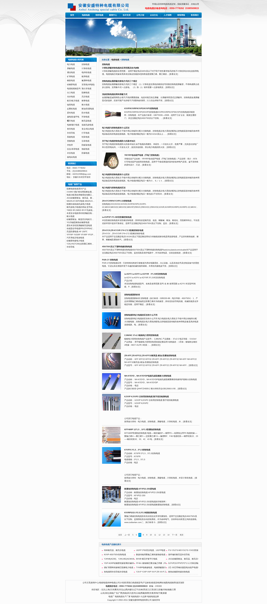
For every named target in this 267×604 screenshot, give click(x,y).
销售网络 (181, 15)
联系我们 (195, 15)
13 (164, 535)
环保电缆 (85, 117)
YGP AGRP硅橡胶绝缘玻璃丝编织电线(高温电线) (125, 563)
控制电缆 (85, 64)
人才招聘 (167, 15)
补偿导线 (71, 133)
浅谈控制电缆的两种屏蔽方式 (114, 94)
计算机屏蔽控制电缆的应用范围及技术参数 (120, 68)
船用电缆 (85, 76)
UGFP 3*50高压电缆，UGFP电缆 (150, 550)
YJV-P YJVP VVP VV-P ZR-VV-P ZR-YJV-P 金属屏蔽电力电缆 (162, 572)
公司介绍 (140, 15)
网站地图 (163, 583)
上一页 (127, 535)
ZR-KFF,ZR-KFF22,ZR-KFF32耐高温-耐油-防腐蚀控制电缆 (150, 356)
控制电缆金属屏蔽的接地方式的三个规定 (119, 81)
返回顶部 (180, 583)
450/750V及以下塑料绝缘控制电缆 (117, 247)
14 (168, 535)
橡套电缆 (71, 80)
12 (159, 535)
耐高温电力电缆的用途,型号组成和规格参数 (85, 207)
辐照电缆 (71, 105)
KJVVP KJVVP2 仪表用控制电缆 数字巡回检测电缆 (146, 397)
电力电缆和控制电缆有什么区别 (115, 174)
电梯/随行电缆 (73, 125)
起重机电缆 (72, 109)
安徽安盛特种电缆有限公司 (140, 600)
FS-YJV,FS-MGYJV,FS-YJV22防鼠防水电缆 (187, 550)
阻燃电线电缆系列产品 (76, 189)
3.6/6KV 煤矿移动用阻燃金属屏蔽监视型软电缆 (87, 192)
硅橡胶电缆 (72, 85)
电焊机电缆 (86, 72)
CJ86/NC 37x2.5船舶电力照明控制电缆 (141, 335)
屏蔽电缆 (71, 68)
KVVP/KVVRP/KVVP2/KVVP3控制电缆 (141, 108)
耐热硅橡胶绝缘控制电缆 (179, 572)
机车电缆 (71, 121)
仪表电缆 (85, 141)
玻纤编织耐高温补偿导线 (179, 555)
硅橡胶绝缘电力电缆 (75, 241)
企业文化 (154, 15)
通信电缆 (71, 72)
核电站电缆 (72, 157)
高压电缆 (85, 97)
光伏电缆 (71, 97)
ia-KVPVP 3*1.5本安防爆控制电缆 (117, 217)
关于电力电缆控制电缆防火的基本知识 (118, 141)
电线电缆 (86, 15)
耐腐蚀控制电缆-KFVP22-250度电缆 (140, 489)
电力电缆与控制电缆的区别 (113, 188)
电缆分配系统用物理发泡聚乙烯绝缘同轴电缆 (86, 195)
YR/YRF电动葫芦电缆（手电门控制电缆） (142, 155)
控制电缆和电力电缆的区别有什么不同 (140, 315)
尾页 (181, 535)
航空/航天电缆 (73, 101)
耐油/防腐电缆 (88, 109)
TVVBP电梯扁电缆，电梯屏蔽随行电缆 (153, 567)
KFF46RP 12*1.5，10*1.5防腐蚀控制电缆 (142, 429)
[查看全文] (173, 74)
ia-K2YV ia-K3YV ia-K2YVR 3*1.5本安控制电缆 (145, 274)
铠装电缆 (85, 137)
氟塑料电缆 (86, 80)
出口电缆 (71, 93)
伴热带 (70, 145)
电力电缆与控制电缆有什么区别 (115, 128)
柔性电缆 (71, 113)
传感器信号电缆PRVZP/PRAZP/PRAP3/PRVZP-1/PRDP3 (91, 229)
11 (155, 535)
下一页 (174, 535)
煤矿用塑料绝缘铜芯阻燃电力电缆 (118, 567)
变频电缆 (71, 141)
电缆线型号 (137, 583)
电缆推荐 (172, 583)
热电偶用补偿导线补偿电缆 (115, 572)
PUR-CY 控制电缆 (110, 260)
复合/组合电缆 (88, 129)
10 (151, 535)
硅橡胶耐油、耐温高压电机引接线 (81, 219)
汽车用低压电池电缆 (75, 238)
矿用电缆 (71, 76)
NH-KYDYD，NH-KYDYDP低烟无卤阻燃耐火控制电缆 (147, 376)
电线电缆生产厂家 (122, 597)
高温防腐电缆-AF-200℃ (77, 232)
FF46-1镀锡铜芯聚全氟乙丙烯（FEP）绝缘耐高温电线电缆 (161, 563)
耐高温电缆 (86, 121)
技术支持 (127, 15)
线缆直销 (155, 583)
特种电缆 (99, 15)
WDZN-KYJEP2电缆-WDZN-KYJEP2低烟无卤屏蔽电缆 (90, 201)
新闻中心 (113, 15)
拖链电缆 (85, 149)
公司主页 (86, 583)
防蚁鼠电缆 (86, 145)
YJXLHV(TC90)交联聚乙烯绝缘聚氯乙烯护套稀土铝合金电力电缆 (95, 244)
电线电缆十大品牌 (139, 597)
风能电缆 (71, 137)
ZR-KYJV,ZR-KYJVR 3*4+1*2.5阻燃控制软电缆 (122, 230)
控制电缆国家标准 (132, 295)
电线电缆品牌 (153, 597)
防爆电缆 (85, 153)
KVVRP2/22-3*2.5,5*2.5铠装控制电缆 (140, 513)
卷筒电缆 (71, 129)
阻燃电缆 (85, 93)
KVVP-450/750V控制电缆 (115, 555)
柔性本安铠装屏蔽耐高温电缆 (79, 225)
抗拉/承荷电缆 (73, 149)
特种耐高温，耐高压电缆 (114, 550)
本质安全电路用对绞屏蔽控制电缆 (81, 213)
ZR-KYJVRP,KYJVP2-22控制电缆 (116, 201)
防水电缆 (85, 113)
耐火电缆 (85, 105)
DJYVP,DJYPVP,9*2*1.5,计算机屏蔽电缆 (185, 563)
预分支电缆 (86, 89)
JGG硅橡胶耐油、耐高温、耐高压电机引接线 (187, 559)
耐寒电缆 (85, 101)
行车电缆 (85, 133)
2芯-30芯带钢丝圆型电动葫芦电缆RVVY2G (186, 567)
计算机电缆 (86, 68)
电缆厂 (111, 597)
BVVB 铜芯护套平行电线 (146, 559)
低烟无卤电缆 (87, 125)
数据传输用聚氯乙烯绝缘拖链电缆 (150, 555)
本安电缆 (71, 153)
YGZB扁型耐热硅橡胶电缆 (78, 222)
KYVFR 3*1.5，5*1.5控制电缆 (137, 450)
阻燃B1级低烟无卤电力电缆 (78, 204)
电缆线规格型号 (74, 89)
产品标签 (147, 583)
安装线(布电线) (88, 85)
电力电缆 (71, 64)
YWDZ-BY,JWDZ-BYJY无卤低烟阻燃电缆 (84, 210)
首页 (72, 15)
